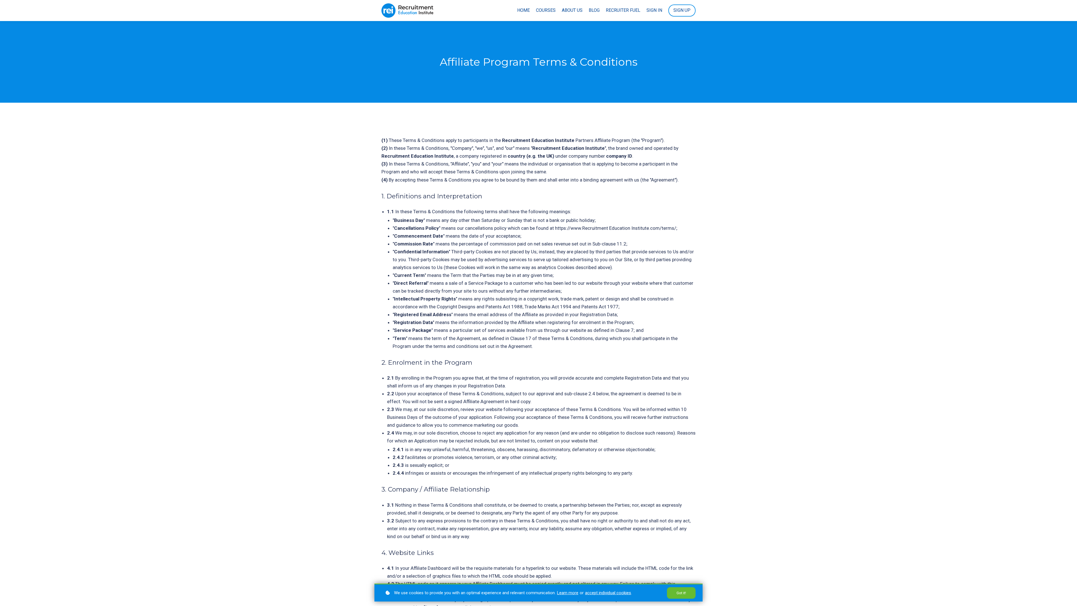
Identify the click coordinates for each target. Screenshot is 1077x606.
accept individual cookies (608, 592)
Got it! (681, 593)
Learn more (567, 592)
